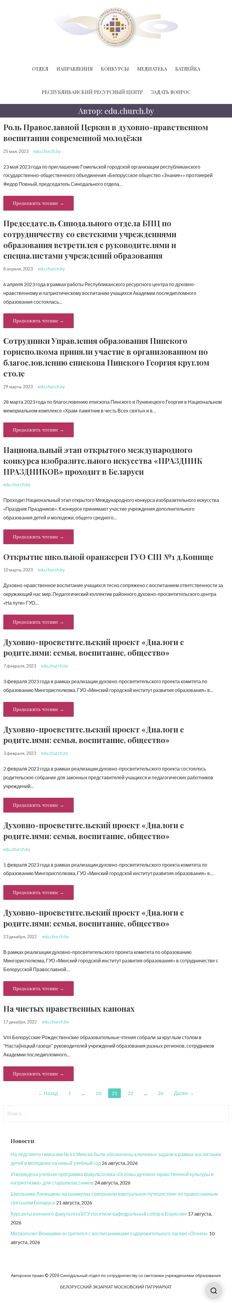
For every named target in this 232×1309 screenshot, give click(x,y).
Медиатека (152, 69)
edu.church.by (47, 151)
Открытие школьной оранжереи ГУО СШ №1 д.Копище (108, 556)
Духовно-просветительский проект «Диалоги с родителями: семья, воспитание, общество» (93, 647)
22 (130, 1093)
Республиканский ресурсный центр (92, 92)
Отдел (40, 69)
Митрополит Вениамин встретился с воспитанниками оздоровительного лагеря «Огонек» (109, 1233)
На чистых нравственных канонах (69, 1008)
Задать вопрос (171, 92)
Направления (74, 69)
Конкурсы (115, 69)
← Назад (48, 1093)
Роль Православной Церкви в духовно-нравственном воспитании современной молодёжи (105, 132)
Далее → (184, 1093)
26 (160, 1093)
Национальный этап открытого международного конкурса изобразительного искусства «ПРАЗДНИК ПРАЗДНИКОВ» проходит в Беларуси (102, 460)
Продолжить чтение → (38, 203)
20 (98, 1093)
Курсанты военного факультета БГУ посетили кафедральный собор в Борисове (99, 1214)
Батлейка (187, 69)
